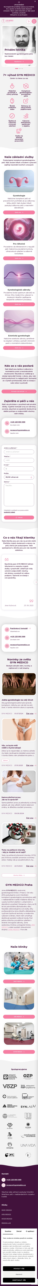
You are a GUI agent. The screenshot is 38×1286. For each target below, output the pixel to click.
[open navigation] (34, 21)
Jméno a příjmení (10, 448)
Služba (6, 473)
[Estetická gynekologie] (19, 321)
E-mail (6, 465)
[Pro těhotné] (19, 229)
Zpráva (6, 482)
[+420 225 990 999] (28, 21)
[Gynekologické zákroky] (19, 275)
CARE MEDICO (13, 930)
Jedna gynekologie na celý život (17, 700)
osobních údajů (9, 512)
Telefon (6, 456)
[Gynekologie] (19, 181)
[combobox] (19, 477)
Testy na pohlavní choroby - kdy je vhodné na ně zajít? (14, 851)
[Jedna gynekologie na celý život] (19, 684)
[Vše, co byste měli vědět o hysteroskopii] (19, 730)
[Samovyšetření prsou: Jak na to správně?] (19, 781)
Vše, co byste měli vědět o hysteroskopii (11, 746)
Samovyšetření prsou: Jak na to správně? (11, 798)
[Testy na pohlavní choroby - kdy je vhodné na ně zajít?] (19, 834)
